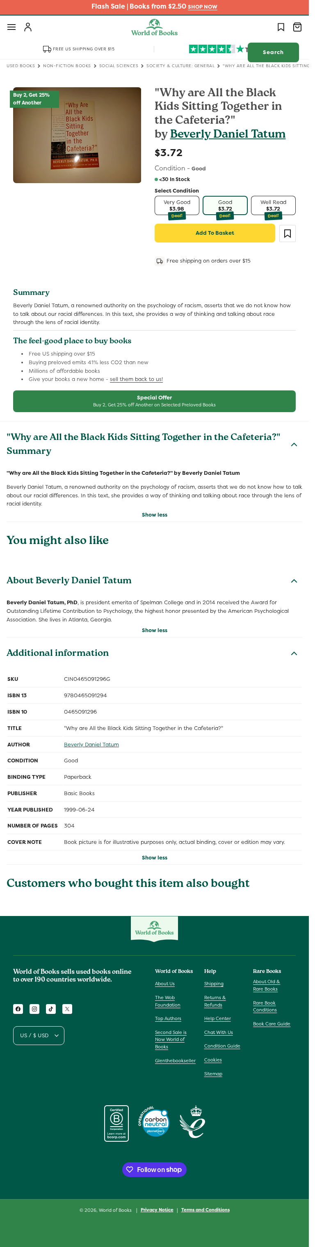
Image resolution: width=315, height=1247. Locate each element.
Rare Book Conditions (265, 1006)
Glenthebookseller (175, 1060)
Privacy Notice (157, 1209)
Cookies (213, 1059)
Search (273, 52)
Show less (154, 515)
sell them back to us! (136, 379)
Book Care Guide (271, 1023)
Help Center (217, 1018)
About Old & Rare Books (266, 985)
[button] (11, 27)
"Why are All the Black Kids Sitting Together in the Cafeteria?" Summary (144, 445)
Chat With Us (218, 1032)
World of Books (116, 1210)
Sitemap (213, 1073)
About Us (165, 983)
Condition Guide (222, 1045)
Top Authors (168, 1018)
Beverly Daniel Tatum (228, 135)
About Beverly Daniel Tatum (69, 582)
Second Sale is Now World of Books (171, 1039)
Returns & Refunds (215, 1001)
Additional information (58, 654)
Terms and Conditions (205, 1209)
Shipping (214, 983)
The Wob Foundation (167, 1001)
